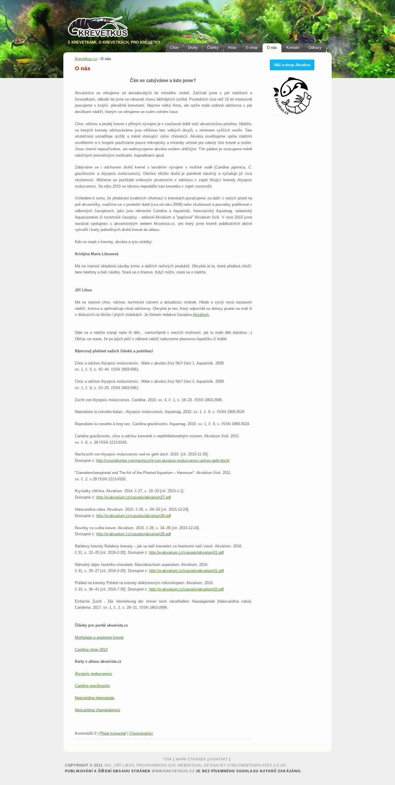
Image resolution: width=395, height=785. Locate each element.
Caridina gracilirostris (92, 686)
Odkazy (315, 47)
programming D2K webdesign (169, 765)
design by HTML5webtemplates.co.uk (245, 765)
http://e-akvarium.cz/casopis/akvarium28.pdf (133, 516)
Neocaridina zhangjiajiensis (97, 710)
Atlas (232, 47)
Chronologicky (141, 733)
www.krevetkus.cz (173, 771)
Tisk (167, 759)
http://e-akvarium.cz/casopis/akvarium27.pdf (133, 497)
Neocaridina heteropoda (94, 698)
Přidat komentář (112, 733)
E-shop (252, 47)
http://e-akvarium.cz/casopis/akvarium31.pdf (186, 552)
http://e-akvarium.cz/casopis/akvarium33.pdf (186, 589)
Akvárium (201, 314)
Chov (174, 47)
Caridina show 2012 (91, 649)
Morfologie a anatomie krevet (99, 637)
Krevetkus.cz (86, 59)
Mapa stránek (191, 759)
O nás (272, 47)
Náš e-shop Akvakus (292, 65)
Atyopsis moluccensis (93, 673)
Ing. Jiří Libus (119, 765)
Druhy (193, 47)
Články (213, 47)
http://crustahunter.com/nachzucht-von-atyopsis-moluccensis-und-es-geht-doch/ (163, 460)
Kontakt (292, 47)
